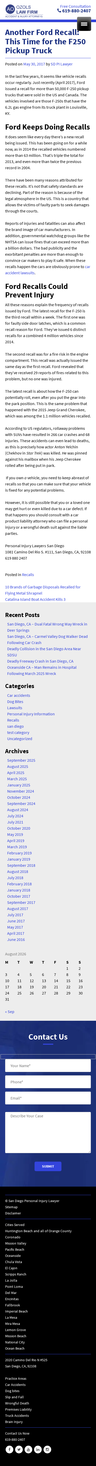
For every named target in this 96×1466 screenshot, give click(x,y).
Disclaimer (13, 1213)
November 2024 (20, 791)
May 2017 (15, 927)
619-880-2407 (76, 10)
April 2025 (15, 772)
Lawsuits (14, 707)
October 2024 (18, 797)
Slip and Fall (14, 1397)
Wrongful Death (17, 1403)
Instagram (47, 1449)
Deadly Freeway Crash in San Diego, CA (40, 661)
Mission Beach (15, 1336)
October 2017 (18, 896)
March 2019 (17, 846)
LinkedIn (38, 1449)
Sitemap (11, 1207)
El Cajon (11, 1268)
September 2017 (21, 902)
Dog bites (12, 1390)
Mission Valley (15, 1243)
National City (15, 1342)
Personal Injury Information (31, 713)
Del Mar (11, 1292)
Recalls (28, 574)
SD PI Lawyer (62, 63)
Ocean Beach (15, 1348)
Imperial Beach (16, 1311)
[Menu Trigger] (84, 24)
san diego (15, 726)
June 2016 (16, 939)
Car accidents (18, 695)
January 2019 (18, 859)
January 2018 (18, 890)
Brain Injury (14, 1421)
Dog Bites (15, 701)
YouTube (28, 1449)
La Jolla (11, 1280)
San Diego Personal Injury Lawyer (33, 1200)
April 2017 (15, 933)
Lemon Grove (15, 1329)
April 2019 (15, 840)
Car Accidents (15, 1384)
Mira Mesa (12, 1323)
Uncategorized (19, 738)
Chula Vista (13, 1261)
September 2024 (21, 803)
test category (18, 732)
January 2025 (18, 784)
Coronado (12, 1237)
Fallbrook (12, 1305)
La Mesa (11, 1317)
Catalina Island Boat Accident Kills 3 (35, 599)
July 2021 (15, 822)
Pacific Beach (14, 1249)
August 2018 (17, 871)
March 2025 (17, 778)
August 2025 (17, 766)
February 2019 (19, 852)
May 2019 (15, 834)
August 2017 (17, 908)
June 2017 (16, 920)
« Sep (9, 1011)
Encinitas (12, 1299)
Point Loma (14, 1286)
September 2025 (21, 760)
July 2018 (15, 877)
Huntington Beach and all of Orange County (38, 1231)
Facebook (9, 1449)
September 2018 (21, 865)
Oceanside (13, 1255)
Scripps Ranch (15, 1274)
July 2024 (15, 815)
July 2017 (15, 914)
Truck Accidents (17, 1415)
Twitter (19, 1449)
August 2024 (17, 809)
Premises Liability (18, 1409)
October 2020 (18, 828)
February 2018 (19, 883)
